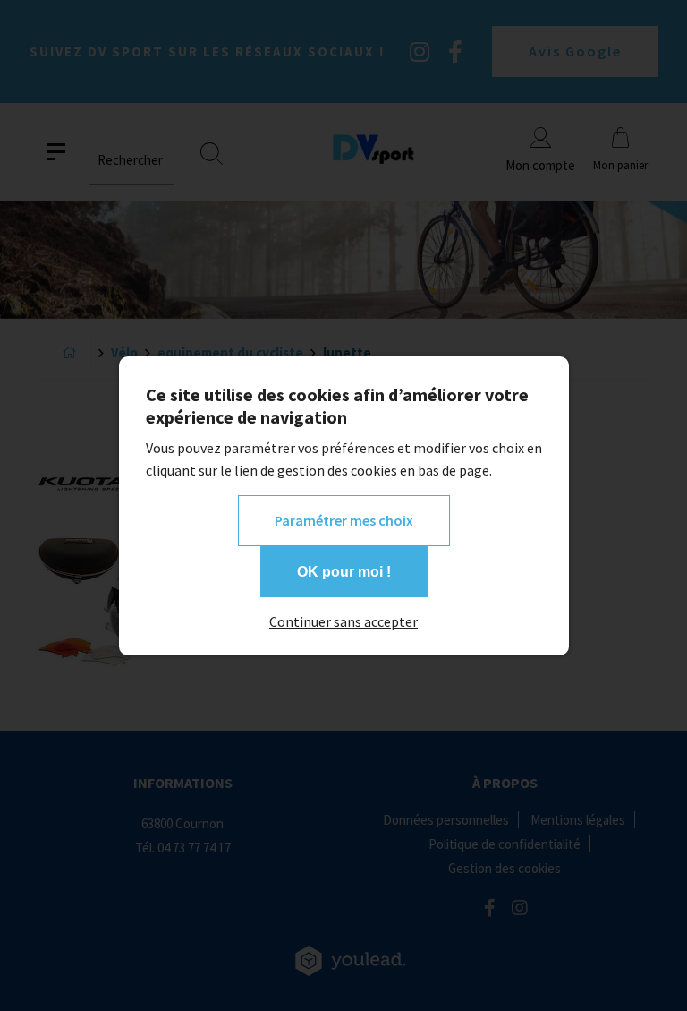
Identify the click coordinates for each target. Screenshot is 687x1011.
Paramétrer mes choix (344, 520)
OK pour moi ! (344, 571)
